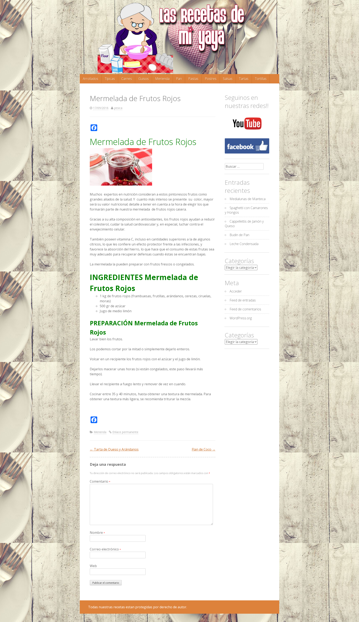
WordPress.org (241, 318)
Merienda (162, 78)
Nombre (97, 532)
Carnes (126, 78)
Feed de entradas (243, 300)
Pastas (193, 78)
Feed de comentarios (245, 309)
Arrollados (90, 78)
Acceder (236, 291)
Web (93, 566)
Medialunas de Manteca (248, 199)
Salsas (227, 78)
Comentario (100, 481)
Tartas (243, 78)
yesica (118, 108)
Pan (179, 78)
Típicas (110, 78)
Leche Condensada (244, 244)
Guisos (143, 78)
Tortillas (261, 78)
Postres (210, 78)
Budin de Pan (239, 235)
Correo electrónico (105, 549)
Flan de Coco (203, 449)
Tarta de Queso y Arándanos (114, 449)
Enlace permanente (125, 432)
